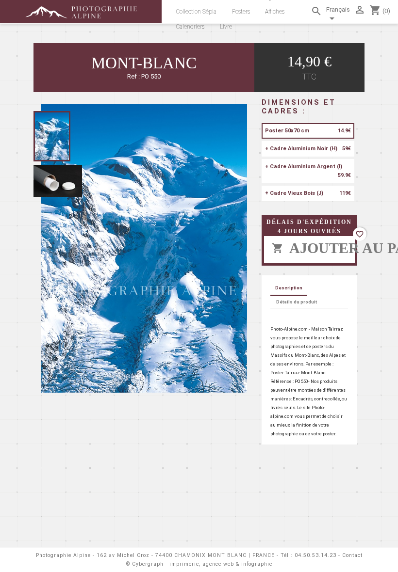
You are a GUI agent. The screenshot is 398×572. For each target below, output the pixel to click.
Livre (226, 26)
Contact (352, 555)
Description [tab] (288, 287)
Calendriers (190, 26)
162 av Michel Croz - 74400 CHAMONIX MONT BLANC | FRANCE (186, 555)
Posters (241, 11)
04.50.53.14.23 (315, 555)
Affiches (274, 11)
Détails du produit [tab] (296, 301)
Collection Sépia (196, 11)
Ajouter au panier (313, 248)
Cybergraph (148, 564)
